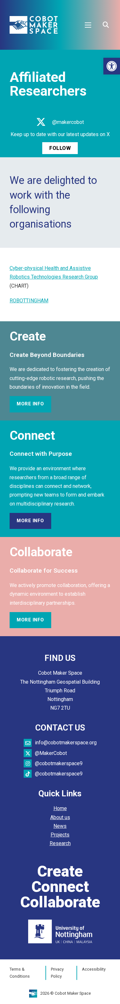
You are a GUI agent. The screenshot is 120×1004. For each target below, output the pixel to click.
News (60, 826)
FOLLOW (60, 148)
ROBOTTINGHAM (29, 301)
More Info (30, 404)
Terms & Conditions (20, 973)
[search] (105, 25)
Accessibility (94, 969)
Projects (60, 835)
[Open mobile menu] (88, 25)
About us (60, 817)
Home (60, 808)
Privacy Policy (57, 973)
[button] (111, 66)
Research (60, 843)
